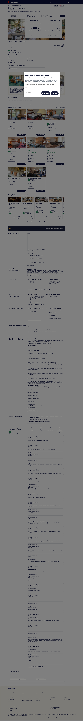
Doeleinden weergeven (29, 93)
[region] (42, 84)
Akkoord (55, 93)
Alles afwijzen (45, 93)
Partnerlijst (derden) (28, 88)
